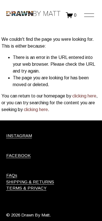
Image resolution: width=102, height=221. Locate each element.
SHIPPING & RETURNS (30, 181)
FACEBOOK (18, 155)
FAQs (11, 175)
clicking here (84, 96)
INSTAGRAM (19, 135)
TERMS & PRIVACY (26, 188)
